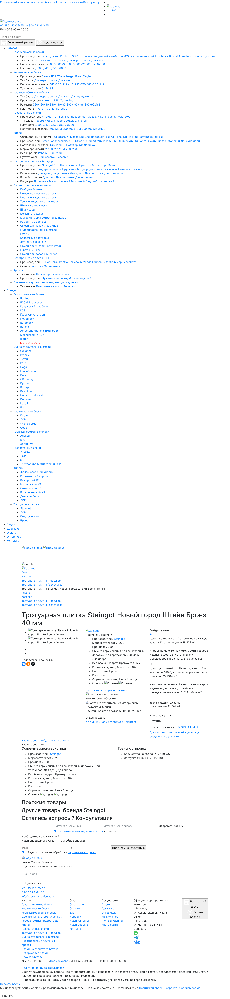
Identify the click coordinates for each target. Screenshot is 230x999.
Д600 (62, 68)
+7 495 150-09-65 (12, 25)
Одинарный (57, 145)
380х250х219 (95, 84)
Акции (106, 904)
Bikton (24, 338)
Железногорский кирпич (36, 472)
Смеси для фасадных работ (38, 254)
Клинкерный (119, 136)
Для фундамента (82, 96)
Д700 (70, 124)
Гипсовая (37, 266)
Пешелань (75, 262)
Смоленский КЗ (85, 141)
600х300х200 (78, 64)
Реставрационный (151, 136)
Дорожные (41, 181)
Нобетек (94, 165)
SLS (61, 116)
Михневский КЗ (107, 141)
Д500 (54, 68)
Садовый (92, 181)
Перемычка (42, 60)
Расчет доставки (163, 727)
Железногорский (168, 141)
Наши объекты (45, 2)
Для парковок (65, 177)
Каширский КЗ (128, 141)
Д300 (38, 68)
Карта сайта (110, 924)
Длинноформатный (97, 136)
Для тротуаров (114, 173)
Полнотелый (60, 136)
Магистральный (59, 181)
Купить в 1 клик (187, 727)
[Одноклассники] (28, 664)
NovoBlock (27, 318)
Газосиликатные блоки (28, 52)
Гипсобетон (130, 262)
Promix (24, 355)
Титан (24, 359)
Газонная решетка (130, 169)
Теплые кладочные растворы (39, 201)
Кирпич (18, 132)
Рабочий (43, 153)
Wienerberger (65, 76)
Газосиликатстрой (142, 56)
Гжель (46, 76)
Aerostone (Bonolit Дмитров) (198, 56)
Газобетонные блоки (27, 112)
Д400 (46, 68)
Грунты (25, 233)
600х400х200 (78, 128)
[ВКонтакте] (24, 664)
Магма (87, 262)
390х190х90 (41, 104)
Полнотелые (59, 108)
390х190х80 (58, 104)
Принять (7, 995)
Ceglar (87, 76)
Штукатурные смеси (33, 205)
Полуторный (74, 145)
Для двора (77, 173)
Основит (25, 351)
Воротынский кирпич (34, 476)
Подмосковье (69, 165)
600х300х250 (59, 128)
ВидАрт (25, 387)
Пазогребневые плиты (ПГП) (32, 258)
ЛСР (53, 76)
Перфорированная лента (52, 274)
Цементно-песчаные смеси (38, 193)
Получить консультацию (128, 847)
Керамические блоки (27, 72)
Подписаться (32, 883)
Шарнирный (106, 181)
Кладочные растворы (34, 237)
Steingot (47, 165)
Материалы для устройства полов (43, 217)
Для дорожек (60, 173)
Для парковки (94, 173)
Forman (97, 262)
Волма (63, 262)
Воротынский (148, 141)
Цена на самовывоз (179, 648)
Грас (110, 116)
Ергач (54, 262)
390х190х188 (75, 104)
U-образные (59, 60)
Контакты (76, 928)
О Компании (8, 2)
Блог (80, 2)
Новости (61, 2)
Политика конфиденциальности (43, 967)
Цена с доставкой (179, 680)
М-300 (76, 149)
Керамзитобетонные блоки (31, 92)
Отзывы (72, 2)
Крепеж (18, 270)
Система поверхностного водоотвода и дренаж (45, 282)
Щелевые (62, 157)
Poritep (65, 56)
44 (47, 88)
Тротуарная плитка (48, 169)
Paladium (26, 391)
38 (51, 88)
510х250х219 (58, 84)
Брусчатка (69, 169)
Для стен (97, 60)
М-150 (49, 149)
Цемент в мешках (32, 213)
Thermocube (73, 116)
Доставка (108, 908)
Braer (78, 76)
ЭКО (127, 116)
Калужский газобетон (108, 56)
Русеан (24, 383)
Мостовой (78, 181)
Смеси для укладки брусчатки (40, 246)
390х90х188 (93, 104)
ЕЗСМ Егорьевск (81, 56)
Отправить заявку (171, 826)
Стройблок (108, 165)
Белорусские (50, 56)
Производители (32, 957)
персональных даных (82, 852)
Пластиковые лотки (49, 286)
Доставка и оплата (56, 740)
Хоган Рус (66, 100)
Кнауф (46, 262)
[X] (33, 664)
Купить (156, 720)
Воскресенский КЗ (62, 141)
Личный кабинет (112, 920)
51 (43, 88)
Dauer (24, 375)
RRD (56, 100)
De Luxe (25, 399)
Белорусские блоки (35, 953)
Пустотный (76, 136)
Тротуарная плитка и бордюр (33, 161)
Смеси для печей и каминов (39, 225)
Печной (133, 136)
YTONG (47, 116)
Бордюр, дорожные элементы (97, 169)
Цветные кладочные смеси (38, 197)
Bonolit (173, 56)
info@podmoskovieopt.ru (38, 896)
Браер (83, 165)
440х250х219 (77, 84)
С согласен (86, 831)
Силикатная (52, 266)
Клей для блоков (31, 189)
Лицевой (56, 153)
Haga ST (25, 367)
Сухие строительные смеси (32, 185)
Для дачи (44, 173)
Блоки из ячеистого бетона (40, 949)
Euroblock (161, 56)
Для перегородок (79, 60)
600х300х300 (59, 64)
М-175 (58, 149)
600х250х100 (96, 64)
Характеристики (33, 740)
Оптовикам (109, 912)
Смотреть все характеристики (106, 690)
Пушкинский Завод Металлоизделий (66, 278)
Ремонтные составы (33, 221)
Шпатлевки (27, 209)
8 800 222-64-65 (37, 25)
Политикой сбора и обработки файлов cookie (169, 988)
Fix (22, 407)
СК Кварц (26, 379)
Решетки (69, 286)
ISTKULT (118, 116)
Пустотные (42, 108)
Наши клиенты (25, 2)
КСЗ (126, 56)
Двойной (90, 145)
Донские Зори (190, 141)
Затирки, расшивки (33, 241)
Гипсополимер (112, 262)
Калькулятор (91, 2)
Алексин (47, 100)
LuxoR (24, 403)
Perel (23, 363)
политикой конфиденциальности (81, 831)
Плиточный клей (31, 250)
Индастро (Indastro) (33, 395)
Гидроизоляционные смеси (38, 229)
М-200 (66, 149)
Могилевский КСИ (93, 116)
